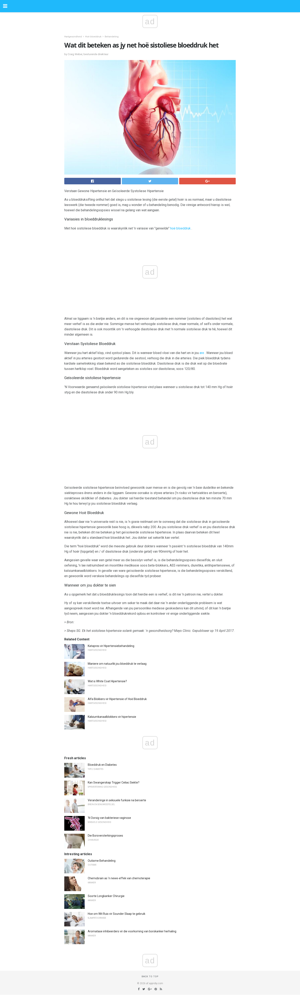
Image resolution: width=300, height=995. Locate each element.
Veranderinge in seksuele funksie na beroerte (117, 800)
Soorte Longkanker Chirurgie (106, 896)
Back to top (150, 976)
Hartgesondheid (73, 36)
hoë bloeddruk (180, 228)
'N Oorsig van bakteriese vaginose (109, 817)
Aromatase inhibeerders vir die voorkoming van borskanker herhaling (132, 931)
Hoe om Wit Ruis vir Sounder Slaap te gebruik (116, 913)
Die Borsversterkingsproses (105, 835)
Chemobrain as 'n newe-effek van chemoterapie (119, 878)
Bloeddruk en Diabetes (102, 764)
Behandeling (112, 36)
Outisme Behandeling (102, 860)
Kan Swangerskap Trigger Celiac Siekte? (113, 782)
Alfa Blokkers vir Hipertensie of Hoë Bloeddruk (117, 699)
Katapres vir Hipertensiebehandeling (111, 646)
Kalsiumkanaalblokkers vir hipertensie (112, 716)
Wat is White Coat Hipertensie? (107, 681)
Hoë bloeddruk (93, 36)
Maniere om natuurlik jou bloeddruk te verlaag (117, 663)
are (202, 353)
